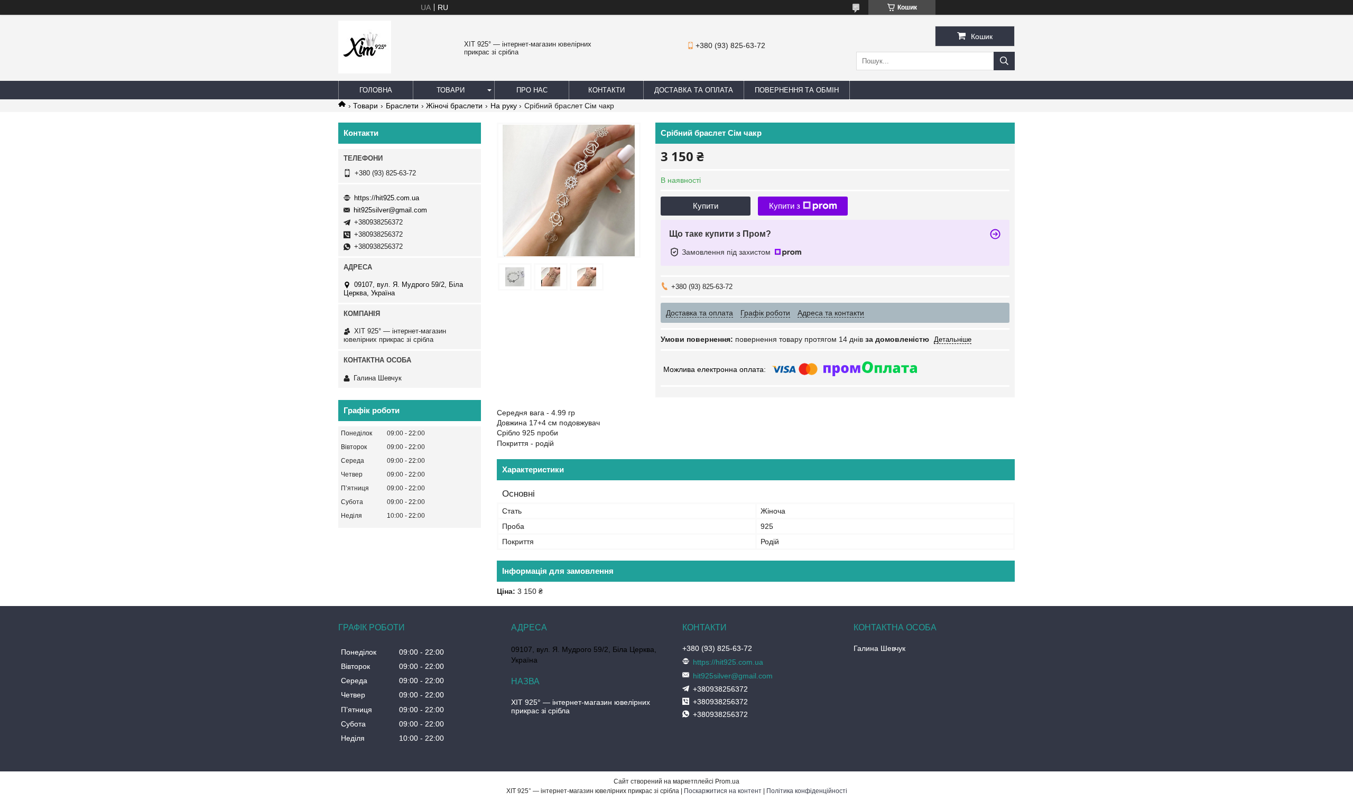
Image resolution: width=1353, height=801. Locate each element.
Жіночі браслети (454, 105)
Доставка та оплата (693, 90)
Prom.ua (727, 781)
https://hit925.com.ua (386, 198)
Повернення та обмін (797, 90)
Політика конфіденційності (806, 791)
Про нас (532, 90)
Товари (451, 90)
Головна (375, 90)
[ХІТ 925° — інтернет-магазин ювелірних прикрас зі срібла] (364, 71)
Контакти (606, 90)
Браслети (402, 105)
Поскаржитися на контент (723, 791)
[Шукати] (1004, 61)
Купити (705, 205)
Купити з (784, 205)
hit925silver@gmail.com (390, 210)
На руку (503, 105)
